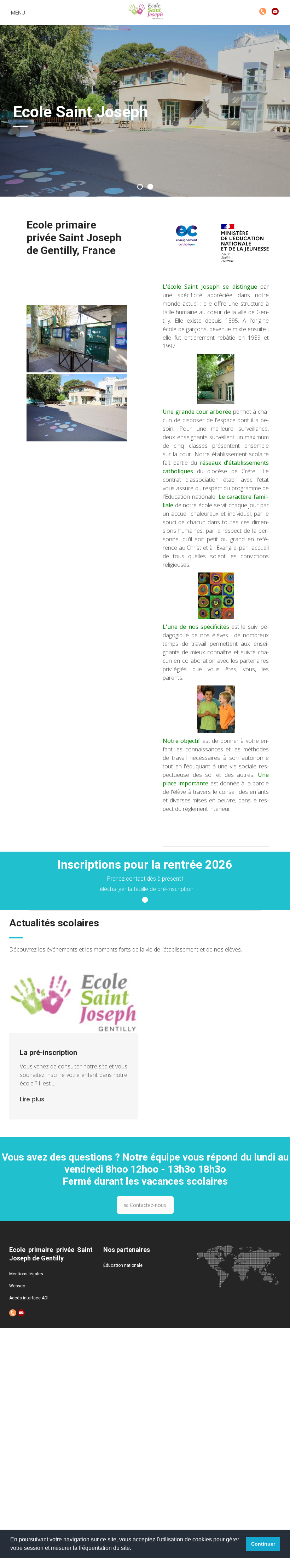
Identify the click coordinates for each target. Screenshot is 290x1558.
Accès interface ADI (28, 1297)
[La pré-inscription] (73, 1003)
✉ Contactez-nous (145, 1205)
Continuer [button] (263, 1544)
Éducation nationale (123, 1265)
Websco (17, 1285)
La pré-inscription (48, 1052)
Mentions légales (26, 1273)
